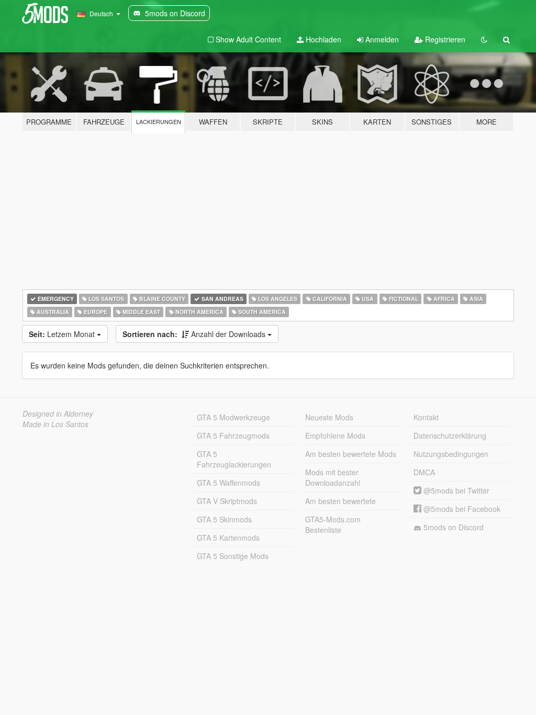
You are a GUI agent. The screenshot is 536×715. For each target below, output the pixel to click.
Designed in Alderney (58, 413)
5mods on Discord (452, 527)
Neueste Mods (329, 417)
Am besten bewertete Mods (350, 454)
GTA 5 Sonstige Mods (233, 556)
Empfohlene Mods (335, 435)
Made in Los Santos (55, 424)
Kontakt (426, 417)
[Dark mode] (484, 39)
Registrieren (444, 39)
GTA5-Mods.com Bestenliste (333, 524)
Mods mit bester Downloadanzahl (332, 477)
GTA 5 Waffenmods (228, 482)
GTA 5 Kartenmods (228, 537)
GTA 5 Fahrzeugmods (233, 435)
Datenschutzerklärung (450, 435)
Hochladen (322, 39)
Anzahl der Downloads (194, 334)
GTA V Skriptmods (227, 501)
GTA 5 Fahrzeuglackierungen (234, 459)
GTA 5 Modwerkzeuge (233, 417)
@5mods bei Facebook (460, 509)
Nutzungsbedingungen (451, 454)
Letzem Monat (63, 334)
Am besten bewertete (340, 501)
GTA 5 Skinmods (224, 519)
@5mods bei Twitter (455, 490)
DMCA (424, 472)
